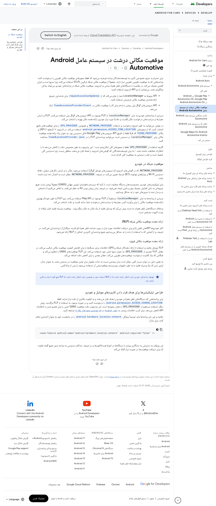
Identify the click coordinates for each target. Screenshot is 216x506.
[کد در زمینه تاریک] (157, 329)
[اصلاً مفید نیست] (38, 48)
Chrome (115, 484)
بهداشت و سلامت (134, 448)
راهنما (210, 20)
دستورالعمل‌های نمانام (137, 498)
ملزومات (179, 3)
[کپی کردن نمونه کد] (161, 329)
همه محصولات (54, 484)
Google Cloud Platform (78, 484)
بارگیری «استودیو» (49, 455)
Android (165, 441)
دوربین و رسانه (135, 453)
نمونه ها (195, 20)
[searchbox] (194, 30)
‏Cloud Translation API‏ (103, 35)
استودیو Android (29, 3)
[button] (195, 75)
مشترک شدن (39, 498)
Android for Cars (167, 12)
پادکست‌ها (166, 471)
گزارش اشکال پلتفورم (19, 438)
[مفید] (42, 48)
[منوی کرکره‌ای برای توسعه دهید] (149, 4)
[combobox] (90, 4)
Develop (206, 12)
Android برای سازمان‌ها (160, 446)
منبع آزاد (166, 456)
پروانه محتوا (114, 376)
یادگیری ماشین (135, 443)
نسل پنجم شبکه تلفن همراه (130, 463)
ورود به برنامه (10, 3)
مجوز (151, 498)
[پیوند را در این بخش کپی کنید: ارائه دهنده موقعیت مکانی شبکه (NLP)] (119, 222)
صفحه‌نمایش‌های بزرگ (104, 438)
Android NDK (50, 460)
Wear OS (108, 443)
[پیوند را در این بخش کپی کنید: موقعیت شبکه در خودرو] (132, 164)
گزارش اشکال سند (21, 443)
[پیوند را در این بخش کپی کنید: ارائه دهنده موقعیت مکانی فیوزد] (126, 241)
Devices (190, 12)
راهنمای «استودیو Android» (44, 438)
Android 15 (79, 448)
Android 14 (79, 453)
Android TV (107, 458)
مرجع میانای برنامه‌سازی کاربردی (47, 449)
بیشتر (138, 3)
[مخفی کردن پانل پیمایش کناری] (178, 500)
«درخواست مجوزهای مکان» (88, 310)
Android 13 (79, 458)
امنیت (167, 451)
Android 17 (79, 438)
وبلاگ (167, 466)
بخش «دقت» (111, 310)
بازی (139, 438)
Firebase (100, 484)
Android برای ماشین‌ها (103, 453)
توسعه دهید (159, 3)
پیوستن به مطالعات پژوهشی (16, 453)
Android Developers (154, 48)
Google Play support (18, 448)
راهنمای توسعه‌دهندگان (47, 443)
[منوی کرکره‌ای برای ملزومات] (171, 4)
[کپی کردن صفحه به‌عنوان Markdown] (116, 68)
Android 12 (79, 463)
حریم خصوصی (135, 458)
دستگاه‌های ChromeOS (103, 448)
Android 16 (79, 443)
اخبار (168, 461)
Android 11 (79, 468)
